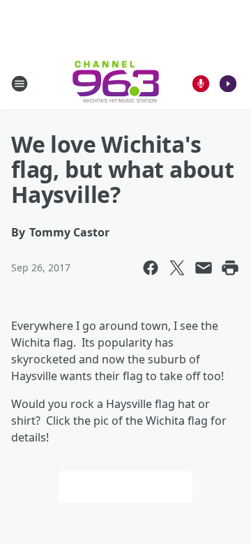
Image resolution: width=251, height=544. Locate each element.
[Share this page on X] (177, 268)
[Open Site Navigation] (19, 83)
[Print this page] (230, 268)
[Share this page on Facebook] (150, 268)
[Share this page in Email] (203, 268)
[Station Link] (116, 83)
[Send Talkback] (200, 83)
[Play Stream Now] (228, 83)
